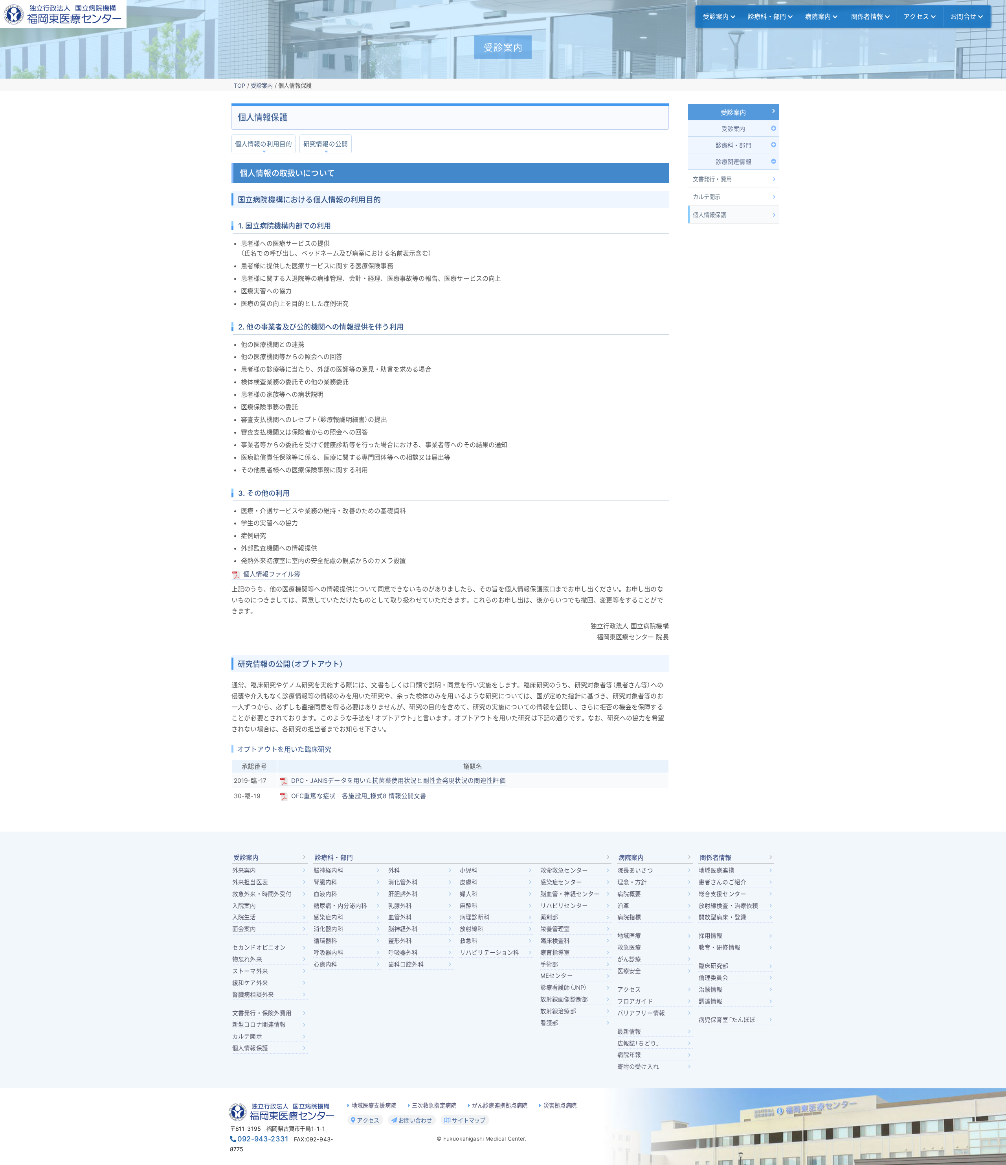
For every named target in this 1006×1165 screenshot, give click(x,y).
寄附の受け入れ (638, 1066)
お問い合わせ (414, 1120)
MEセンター (556, 975)
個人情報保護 (250, 1048)
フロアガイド (635, 1001)
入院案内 (244, 905)
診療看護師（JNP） (563, 987)
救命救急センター (564, 870)
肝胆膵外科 (403, 894)
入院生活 (244, 917)
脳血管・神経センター (570, 894)
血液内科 (326, 894)
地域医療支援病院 (374, 1105)
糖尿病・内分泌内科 (340, 905)
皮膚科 (468, 882)
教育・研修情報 (719, 947)
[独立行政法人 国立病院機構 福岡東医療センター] (63, 14)
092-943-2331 (262, 1139)
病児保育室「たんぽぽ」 (729, 1019)
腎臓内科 (326, 882)
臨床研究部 (714, 966)
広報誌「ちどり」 (638, 1043)
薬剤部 (549, 917)
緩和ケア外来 (250, 982)
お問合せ (963, 16)
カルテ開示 (247, 1036)
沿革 (623, 905)
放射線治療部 (558, 1011)
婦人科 (468, 894)
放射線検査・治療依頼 (728, 905)
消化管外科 (403, 882)
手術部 (549, 964)
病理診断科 (475, 917)
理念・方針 (632, 882)
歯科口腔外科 (406, 964)
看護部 (549, 1023)
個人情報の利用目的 (263, 144)
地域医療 (629, 935)
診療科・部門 (767, 16)
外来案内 (244, 870)
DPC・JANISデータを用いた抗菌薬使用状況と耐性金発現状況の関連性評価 (398, 780)
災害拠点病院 (560, 1105)
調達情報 (711, 1001)
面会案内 (244, 929)
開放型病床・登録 (722, 917)
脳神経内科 (328, 870)
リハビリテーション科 (490, 952)
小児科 (468, 870)
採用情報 (711, 935)
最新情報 (629, 1031)
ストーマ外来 (250, 971)
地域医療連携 (716, 870)
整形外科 (400, 940)
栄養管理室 (555, 929)
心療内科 (326, 964)
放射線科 (472, 929)
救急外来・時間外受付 (262, 894)
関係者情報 (867, 16)
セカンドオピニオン (259, 947)
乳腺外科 (400, 905)
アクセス (916, 16)
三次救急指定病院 (434, 1105)
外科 (394, 870)
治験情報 (711, 989)
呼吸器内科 (328, 952)
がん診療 (629, 959)
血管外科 (400, 917)
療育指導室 (555, 952)
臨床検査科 (555, 940)
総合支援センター (722, 894)
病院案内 (818, 16)
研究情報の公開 (325, 144)
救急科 (468, 940)
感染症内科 (328, 917)
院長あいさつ (635, 870)
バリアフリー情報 (641, 1013)
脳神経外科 (403, 929)
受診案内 (716, 16)
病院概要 (629, 894)
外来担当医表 (250, 882)
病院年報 (629, 1054)
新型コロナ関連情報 (259, 1024)
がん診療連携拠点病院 (500, 1105)
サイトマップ (467, 1120)
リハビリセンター (564, 905)
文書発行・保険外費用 (262, 1013)
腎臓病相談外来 (253, 994)
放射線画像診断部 (564, 999)
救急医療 (629, 947)
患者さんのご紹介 (722, 882)
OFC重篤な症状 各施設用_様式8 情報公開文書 (359, 796)
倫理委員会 (714, 977)
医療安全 (629, 971)
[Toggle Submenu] (733, 128)
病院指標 (629, 917)
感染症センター (561, 882)
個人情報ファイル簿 (271, 574)
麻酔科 (468, 905)
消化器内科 (328, 929)
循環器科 (326, 940)
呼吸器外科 (403, 952)
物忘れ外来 (247, 959)
